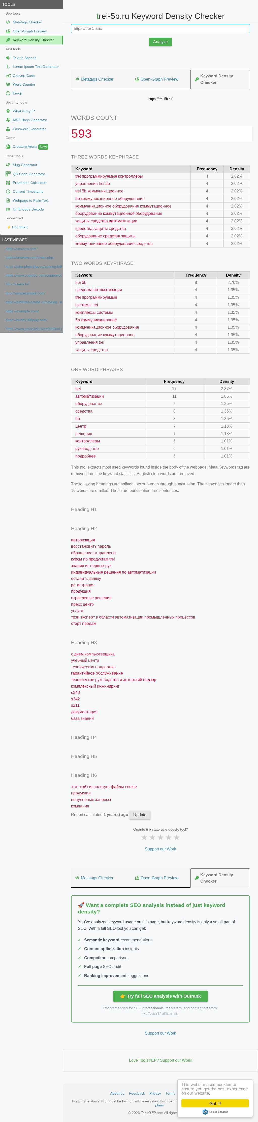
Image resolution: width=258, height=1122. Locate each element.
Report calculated (100, 814)
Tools (8, 4)
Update (139, 815)
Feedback (137, 1093)
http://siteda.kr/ (17, 284)
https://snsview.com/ (22, 249)
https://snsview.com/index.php (29, 258)
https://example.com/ (22, 311)
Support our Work (160, 849)
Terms (170, 1093)
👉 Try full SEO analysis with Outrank (160, 996)
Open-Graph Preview (159, 79)
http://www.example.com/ (25, 293)
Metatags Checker (97, 79)
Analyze (160, 42)
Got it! (215, 1103)
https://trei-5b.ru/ (160, 99)
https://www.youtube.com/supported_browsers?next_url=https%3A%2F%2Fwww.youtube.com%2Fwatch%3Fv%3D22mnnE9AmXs (34, 275)
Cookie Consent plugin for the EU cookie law (215, 1112)
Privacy (155, 1093)
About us (117, 1093)
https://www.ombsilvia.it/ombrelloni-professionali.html (34, 329)
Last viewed (14, 240)
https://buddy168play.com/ (26, 320)
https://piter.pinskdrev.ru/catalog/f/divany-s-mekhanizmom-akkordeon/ (34, 267)
